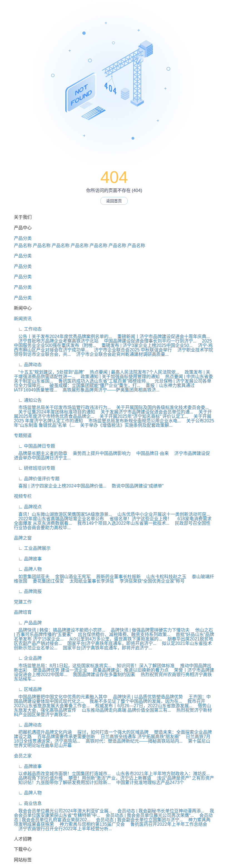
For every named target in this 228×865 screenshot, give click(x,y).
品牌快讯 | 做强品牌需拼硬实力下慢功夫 (148, 630)
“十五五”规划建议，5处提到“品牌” (49, 372)
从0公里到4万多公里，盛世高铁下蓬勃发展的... (113, 639)
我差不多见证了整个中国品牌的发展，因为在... (133, 701)
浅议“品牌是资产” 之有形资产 (183, 778)
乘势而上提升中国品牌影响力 (99, 453)
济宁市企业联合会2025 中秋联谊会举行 (131, 350)
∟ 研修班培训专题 (34, 468)
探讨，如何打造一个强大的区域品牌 (110, 732)
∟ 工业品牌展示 (32, 548)
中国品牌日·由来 (150, 453)
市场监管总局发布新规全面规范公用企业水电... (132, 420)
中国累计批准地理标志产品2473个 (148, 782)
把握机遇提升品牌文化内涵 (43, 732)
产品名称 (23, 245)
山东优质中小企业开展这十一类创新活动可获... (161, 514)
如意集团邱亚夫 (31, 576)
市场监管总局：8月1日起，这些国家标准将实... (62, 665)
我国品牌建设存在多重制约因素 (101, 674)
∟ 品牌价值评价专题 (37, 478)
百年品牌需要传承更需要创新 (64, 736)
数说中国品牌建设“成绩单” (135, 486)
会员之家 (23, 755)
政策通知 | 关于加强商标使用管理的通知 (118, 376)
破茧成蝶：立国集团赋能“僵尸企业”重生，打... (92, 385)
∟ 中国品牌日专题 (34, 446)
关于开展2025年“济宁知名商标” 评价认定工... (141, 416)
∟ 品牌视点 (28, 506)
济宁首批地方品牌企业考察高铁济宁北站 (56, 341)
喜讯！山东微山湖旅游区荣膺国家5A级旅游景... (63, 514)
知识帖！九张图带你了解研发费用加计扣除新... (62, 782)
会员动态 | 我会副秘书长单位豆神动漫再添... (158, 811)
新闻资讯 (23, 318)
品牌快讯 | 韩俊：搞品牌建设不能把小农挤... (59, 630)
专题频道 (23, 435)
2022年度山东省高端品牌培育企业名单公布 (59, 518)
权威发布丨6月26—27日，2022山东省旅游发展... (141, 705)
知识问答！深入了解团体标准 (143, 665)
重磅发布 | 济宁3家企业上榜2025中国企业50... (144, 345)
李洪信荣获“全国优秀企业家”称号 (150, 581)
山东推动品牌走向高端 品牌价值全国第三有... (124, 710)
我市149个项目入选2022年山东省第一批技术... (121, 523)
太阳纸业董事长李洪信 (89, 581)
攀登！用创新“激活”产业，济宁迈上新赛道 (107, 778)
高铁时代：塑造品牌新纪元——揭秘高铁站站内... (131, 741)
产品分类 (23, 238)
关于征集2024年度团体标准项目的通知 (54, 412)
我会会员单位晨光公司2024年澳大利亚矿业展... (63, 811)
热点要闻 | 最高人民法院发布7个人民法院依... (132, 372)
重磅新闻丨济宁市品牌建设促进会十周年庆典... (161, 336)
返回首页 (114, 201)
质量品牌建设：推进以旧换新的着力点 (128, 670)
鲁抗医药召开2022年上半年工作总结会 (166, 824)
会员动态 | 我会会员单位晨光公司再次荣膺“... (147, 815)
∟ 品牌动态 (28, 364)
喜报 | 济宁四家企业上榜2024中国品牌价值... (60, 486)
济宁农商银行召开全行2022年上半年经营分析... (63, 828)
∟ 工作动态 (28, 329)
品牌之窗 (23, 538)
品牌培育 (23, 612)
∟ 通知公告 (28, 400)
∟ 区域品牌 (28, 689)
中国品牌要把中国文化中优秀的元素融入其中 (60, 696)
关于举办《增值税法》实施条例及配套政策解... (124, 425)
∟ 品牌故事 (28, 558)
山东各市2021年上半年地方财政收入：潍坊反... (161, 773)
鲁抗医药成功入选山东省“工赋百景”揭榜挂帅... (101, 381)
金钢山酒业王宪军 (71, 576)
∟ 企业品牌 (28, 658)
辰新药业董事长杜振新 (116, 576)
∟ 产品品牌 (28, 622)
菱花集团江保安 (46, 581)
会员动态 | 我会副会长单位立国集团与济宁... (137, 819)
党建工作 (23, 602)
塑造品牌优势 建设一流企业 (57, 670)
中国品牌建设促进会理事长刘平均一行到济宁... (148, 341)
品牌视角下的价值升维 (38, 778)
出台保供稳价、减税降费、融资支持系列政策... (121, 634)
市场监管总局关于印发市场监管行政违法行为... (62, 407)
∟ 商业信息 (28, 803)
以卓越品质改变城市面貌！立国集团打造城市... (62, 773)
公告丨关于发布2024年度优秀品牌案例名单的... (63, 336)
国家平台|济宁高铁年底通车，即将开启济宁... (109, 643)
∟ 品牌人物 (28, 569)
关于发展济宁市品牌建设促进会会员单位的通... (144, 412)
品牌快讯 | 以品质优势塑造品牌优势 (145, 696)
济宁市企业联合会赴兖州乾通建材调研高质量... (120, 354)
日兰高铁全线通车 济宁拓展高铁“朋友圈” (138, 736)
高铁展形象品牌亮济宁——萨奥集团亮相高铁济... (108, 390)
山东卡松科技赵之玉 (164, 576)
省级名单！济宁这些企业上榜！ (138, 518)
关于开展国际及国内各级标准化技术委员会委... (160, 407)
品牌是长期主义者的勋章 (40, 453)
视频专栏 (23, 496)
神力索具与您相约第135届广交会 (90, 824)
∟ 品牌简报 (28, 591)
